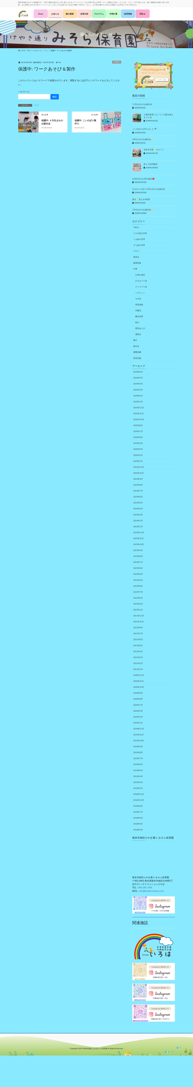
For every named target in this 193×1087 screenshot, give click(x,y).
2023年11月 (138, 538)
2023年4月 (138, 580)
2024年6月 (138, 497)
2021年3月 (138, 657)
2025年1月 (138, 461)
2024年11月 (138, 473)
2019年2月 (138, 788)
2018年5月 (138, 824)
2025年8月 (138, 425)
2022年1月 (138, 610)
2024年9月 (138, 479)
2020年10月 (138, 687)
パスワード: (24, 92)
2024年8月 (138, 485)
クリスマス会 (141, 287)
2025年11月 (138, 413)
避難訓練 (137, 352)
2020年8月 (138, 699)
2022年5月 (138, 604)
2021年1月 (138, 669)
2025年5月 (138, 443)
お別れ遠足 (140, 275)
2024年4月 (138, 508)
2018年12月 (138, 794)
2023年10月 (138, 544)
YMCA (136, 227)
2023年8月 (138, 556)
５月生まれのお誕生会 (142, 104)
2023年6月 (138, 568)
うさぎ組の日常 (140, 233)
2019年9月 (138, 746)
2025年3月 (138, 449)
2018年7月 (138, 812)
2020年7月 (138, 705)
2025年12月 (138, 407)
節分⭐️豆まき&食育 (141, 199)
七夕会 (138, 299)
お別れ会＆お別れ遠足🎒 (143, 179)
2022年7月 (138, 592)
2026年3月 (138, 390)
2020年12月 (138, 675)
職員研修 (137, 263)
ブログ (116, 62)
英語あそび (140, 328)
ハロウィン (140, 293)
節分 (137, 322)
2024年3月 (138, 515)
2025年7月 (138, 431)
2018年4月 (138, 830)
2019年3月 (138, 782)
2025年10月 (138, 419)
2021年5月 (138, 645)
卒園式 (138, 310)
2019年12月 (138, 729)
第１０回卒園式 (150, 164)
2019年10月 (138, 740)
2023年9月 (138, 550)
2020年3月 (138, 711)
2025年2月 (138, 455)
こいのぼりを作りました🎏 (144, 129)
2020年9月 (138, 693)
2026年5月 (138, 378)
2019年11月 (138, 735)
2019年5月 (138, 770)
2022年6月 (138, 598)
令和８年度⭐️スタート (154, 150)
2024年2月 (138, 520)
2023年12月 (138, 532)
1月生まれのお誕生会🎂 (142, 210)
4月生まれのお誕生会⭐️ (142, 139)
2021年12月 (138, 616)
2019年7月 (138, 758)
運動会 (138, 334)
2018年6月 (138, 818)
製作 (135, 340)
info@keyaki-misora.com (151, 891)
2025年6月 (138, 437)
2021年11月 (138, 621)
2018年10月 (138, 800)
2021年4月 (138, 651)
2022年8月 (138, 586)
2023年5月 (138, 574)
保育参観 (139, 304)
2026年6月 (138, 372)
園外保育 (139, 316)
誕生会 (136, 346)
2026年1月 (138, 402)
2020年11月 (138, 681)
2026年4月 (138, 384)
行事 (135, 269)
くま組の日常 (139, 239)
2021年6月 (138, 639)
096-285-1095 (145, 887)
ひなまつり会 (141, 281)
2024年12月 (138, 467)
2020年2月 (138, 717)
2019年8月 (138, 752)
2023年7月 (138, 562)
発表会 (136, 257)
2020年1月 (138, 723)
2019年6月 (138, 764)
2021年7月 (138, 633)
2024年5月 (138, 503)
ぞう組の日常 (139, 245)
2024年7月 (138, 491)
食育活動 (137, 358)
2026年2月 (138, 396)
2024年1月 (138, 526)
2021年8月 (138, 627)
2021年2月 (138, 663)
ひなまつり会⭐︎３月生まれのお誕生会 (148, 189)
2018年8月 (138, 806)
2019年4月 (138, 776)
